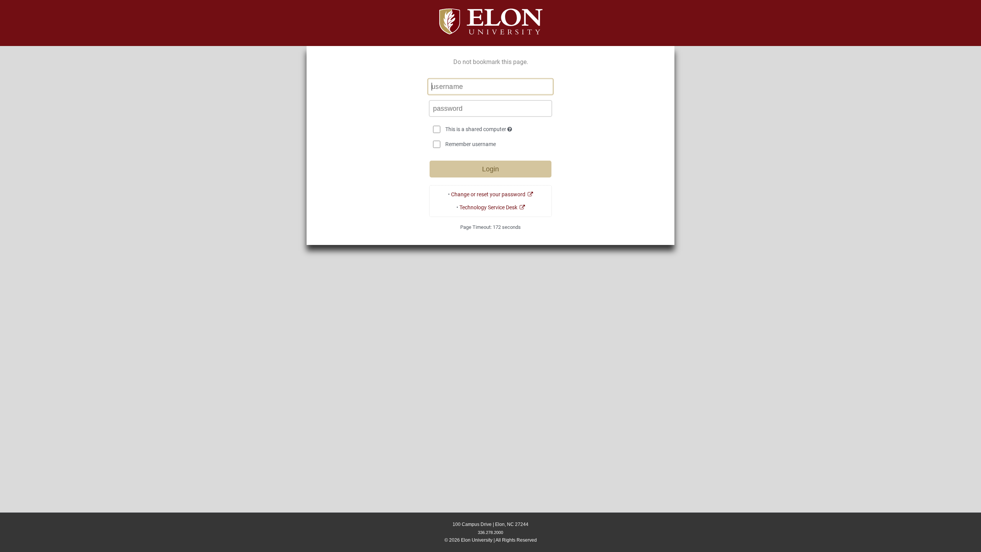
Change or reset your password (489, 194)
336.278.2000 (490, 532)
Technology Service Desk (489, 207)
